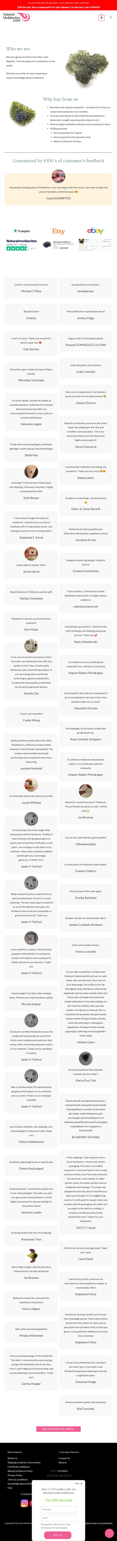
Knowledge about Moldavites (23, 1483)
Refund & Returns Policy (20, 1471)
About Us (12, 1458)
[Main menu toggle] (111, 17)
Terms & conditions (18, 1479)
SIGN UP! (57, 1535)
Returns (62, 1462)
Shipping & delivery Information (24, 1462)
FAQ (10, 1487)
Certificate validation (19, 1466)
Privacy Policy (15, 1475)
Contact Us (64, 1458)
